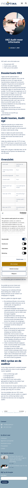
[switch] (24, 244)
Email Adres (4, 475)
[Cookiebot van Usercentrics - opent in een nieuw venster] (20, 213)
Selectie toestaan (14, 268)
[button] (22, 3)
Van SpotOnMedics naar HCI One (18, 466)
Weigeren (14, 273)
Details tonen (19, 259)
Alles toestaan (14, 264)
